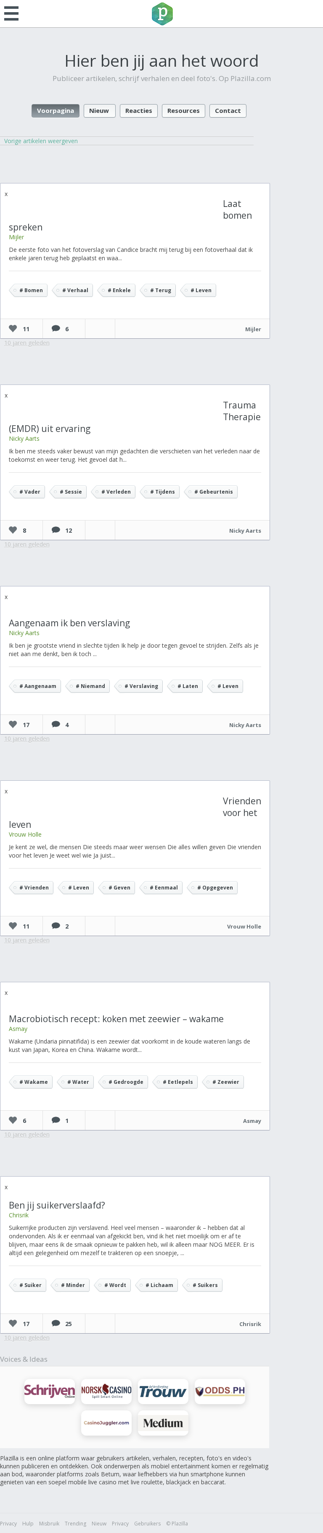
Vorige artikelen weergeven (41, 141)
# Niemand (90, 686)
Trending (75, 1523)
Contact (228, 110)
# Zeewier (225, 1082)
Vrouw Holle (25, 834)
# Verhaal (75, 290)
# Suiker (30, 1285)
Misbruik (49, 1523)
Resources (183, 110)
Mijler (16, 237)
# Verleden (116, 491)
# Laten (187, 686)
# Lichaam (159, 1285)
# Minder (73, 1285)
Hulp (28, 1523)
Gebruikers (147, 1523)
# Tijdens (162, 491)
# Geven (119, 887)
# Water (78, 1082)
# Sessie (71, 491)
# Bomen (31, 290)
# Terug (160, 290)
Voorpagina (55, 110)
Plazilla (161, 14)
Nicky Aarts (24, 438)
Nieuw (99, 110)
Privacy (8, 1523)
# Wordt (115, 1285)
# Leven (201, 290)
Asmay (18, 1029)
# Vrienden (34, 887)
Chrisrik (19, 1215)
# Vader (29, 491)
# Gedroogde (126, 1082)
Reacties (138, 110)
